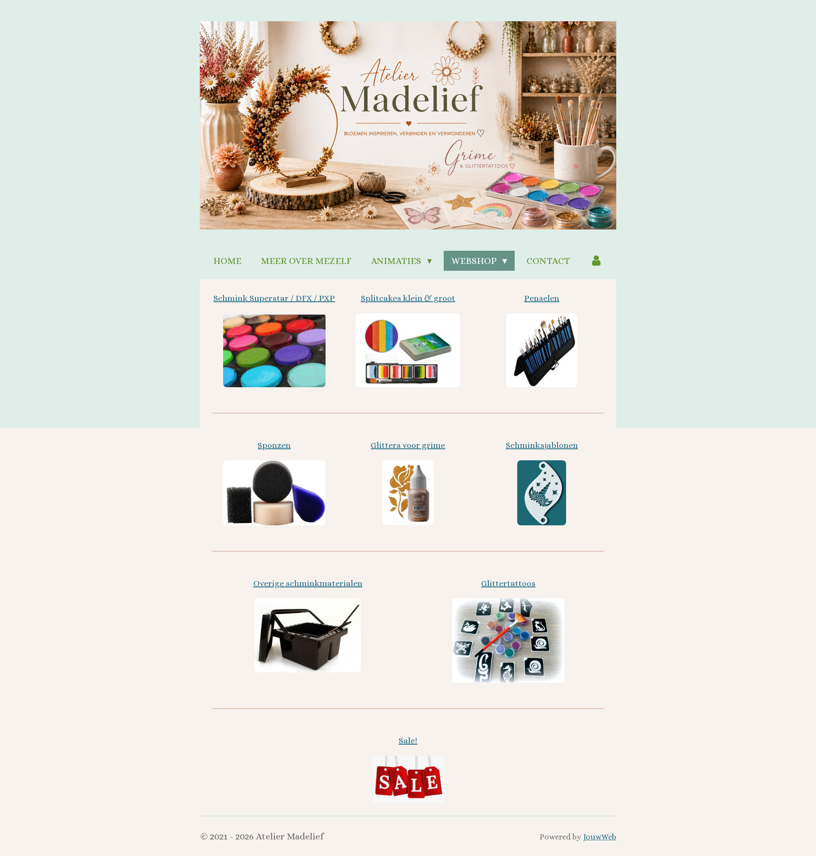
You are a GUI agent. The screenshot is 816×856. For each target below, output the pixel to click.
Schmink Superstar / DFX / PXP (274, 298)
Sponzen (274, 445)
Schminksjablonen (542, 445)
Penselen (541, 298)
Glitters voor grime (408, 445)
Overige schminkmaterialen (308, 583)
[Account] (596, 261)
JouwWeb (599, 836)
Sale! (408, 740)
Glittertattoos (508, 583)
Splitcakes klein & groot (408, 298)
